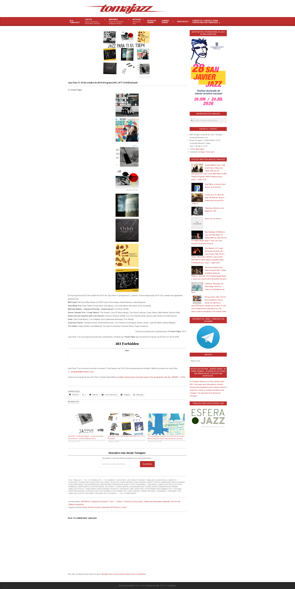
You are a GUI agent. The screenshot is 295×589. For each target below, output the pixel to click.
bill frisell (105, 482)
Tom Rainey (172, 491)
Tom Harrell (161, 491)
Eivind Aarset (78, 484)
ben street (96, 482)
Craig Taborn (139, 482)
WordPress (172, 585)
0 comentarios (130, 493)
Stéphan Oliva (92, 491)
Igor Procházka (97, 487)
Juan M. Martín (122, 487)
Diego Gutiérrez (178, 482)
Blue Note (115, 482)
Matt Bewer (146, 487)
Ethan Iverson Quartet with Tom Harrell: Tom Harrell (134, 484)
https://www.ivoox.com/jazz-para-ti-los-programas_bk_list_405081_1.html (152, 377)
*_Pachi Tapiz (120, 480)
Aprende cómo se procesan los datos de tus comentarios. (124, 574)
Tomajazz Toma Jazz (206, 152)
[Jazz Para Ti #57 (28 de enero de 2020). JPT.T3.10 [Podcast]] (126, 424)
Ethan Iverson (105, 484)
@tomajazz (200, 149)
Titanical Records (147, 491)
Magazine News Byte (152, 585)
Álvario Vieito (85, 482)
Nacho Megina (103, 489)
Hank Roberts (84, 487)
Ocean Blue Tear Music (119, 489)
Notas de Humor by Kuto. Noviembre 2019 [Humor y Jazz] (104, 507)
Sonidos (111, 480)
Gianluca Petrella (166, 484)
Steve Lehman (104, 491)
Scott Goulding (174, 489)
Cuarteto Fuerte (153, 482)
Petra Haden (150, 489)
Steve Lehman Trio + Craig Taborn (125, 491)
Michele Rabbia (158, 487)
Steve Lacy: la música (213, 219)
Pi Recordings (162, 489)
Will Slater (79, 493)
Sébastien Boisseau (76, 491)
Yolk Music (112, 493)
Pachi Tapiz (139, 489)
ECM (70, 484)
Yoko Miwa (88, 493)
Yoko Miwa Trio (100, 493)
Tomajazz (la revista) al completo (161, 480)
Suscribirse (147, 464)
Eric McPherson (91, 484)
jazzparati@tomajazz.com (82, 372)
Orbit (132, 489)
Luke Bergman (135, 487)
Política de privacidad (126, 585)
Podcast (141, 480)
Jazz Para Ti (132, 480)
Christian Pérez (126, 482)
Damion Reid (166, 482)
